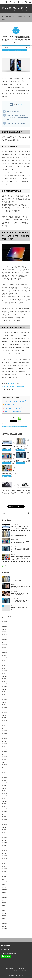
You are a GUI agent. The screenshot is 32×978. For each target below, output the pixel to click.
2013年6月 (4, 816)
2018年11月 (5, 678)
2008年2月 (4, 913)
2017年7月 (4, 704)
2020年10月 (5, 634)
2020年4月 (4, 650)
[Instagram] (14, 1)
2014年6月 (4, 785)
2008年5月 (4, 905)
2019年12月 (5, 660)
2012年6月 (4, 845)
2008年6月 (4, 902)
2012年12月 (5, 829)
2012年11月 (5, 832)
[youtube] (18, 1)
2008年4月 (4, 908)
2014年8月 (4, 780)
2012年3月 (4, 853)
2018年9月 (4, 684)
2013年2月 (4, 824)
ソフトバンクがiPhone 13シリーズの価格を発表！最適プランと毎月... (20, 601)
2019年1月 (4, 673)
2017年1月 (4, 720)
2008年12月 (5, 895)
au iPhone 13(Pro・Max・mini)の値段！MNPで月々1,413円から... (20, 542)
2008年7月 (4, 900)
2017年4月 (4, 712)
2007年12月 (5, 918)
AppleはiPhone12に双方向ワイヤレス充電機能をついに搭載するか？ (23, 490)
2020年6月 (4, 645)
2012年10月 (5, 835)
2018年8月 (4, 686)
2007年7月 (4, 928)
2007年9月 (4, 923)
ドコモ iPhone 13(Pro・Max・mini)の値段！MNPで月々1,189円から (23, 446)
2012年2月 (4, 856)
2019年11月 (5, 663)
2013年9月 (4, 809)
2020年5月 (4, 647)
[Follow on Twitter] (10, 1)
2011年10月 (5, 866)
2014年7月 (4, 783)
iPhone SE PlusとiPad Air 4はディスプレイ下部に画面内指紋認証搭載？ (17, 117)
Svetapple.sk (12, 383)
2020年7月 (4, 642)
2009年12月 (5, 879)
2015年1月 (4, 767)
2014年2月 (4, 796)
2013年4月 (4, 819)
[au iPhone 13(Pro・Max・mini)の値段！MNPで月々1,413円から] (7, 458)
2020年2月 (4, 655)
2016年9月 (4, 731)
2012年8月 (4, 840)
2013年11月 (5, 803)
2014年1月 (4, 798)
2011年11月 (5, 863)
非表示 (20, 104)
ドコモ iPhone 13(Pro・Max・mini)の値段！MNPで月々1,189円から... (20, 534)
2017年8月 (4, 702)
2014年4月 (4, 790)
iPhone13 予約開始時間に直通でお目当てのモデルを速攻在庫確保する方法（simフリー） (9, 473)
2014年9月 (4, 777)
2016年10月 (5, 728)
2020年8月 (4, 639)
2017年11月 (5, 694)
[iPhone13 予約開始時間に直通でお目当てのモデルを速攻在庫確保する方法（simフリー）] (7, 470)
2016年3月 (4, 738)
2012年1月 (4, 858)
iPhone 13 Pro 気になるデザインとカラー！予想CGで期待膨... (20, 594)
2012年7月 (4, 843)
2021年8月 (4, 624)
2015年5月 (4, 759)
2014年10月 (5, 775)
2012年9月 (4, 837)
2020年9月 (4, 637)
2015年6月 (4, 757)
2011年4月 (4, 871)
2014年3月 (4, 793)
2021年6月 (4, 626)
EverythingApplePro (8, 386)
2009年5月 (4, 889)
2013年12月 (5, 801)
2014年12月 (5, 770)
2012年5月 (4, 848)
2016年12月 (5, 723)
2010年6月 (4, 874)
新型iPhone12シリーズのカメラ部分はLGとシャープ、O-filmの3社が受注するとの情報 (9, 490)
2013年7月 (4, 814)
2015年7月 (4, 754)
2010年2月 (4, 876)
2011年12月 (5, 861)
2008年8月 (4, 897)
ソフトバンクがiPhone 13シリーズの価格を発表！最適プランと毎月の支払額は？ (23, 460)
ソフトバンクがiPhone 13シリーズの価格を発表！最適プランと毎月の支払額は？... (20, 550)
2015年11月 (5, 746)
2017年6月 (4, 707)
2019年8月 (4, 671)
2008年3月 (4, 910)
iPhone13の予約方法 (22, 968)
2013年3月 (4, 822)
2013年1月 (4, 827)
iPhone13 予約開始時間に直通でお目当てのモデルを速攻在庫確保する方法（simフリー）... (20, 558)
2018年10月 (5, 681)
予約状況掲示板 (25, 970)
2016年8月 (4, 733)
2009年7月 (4, 884)
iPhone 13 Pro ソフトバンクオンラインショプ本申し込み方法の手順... (20, 527)
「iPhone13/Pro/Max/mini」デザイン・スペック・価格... (19, 579)
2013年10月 (5, 806)
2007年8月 (4, 926)
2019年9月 (4, 668)
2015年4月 (4, 762)
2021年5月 (4, 629)
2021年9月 (4, 621)
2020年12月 (5, 631)
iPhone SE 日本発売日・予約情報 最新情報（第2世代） (14, 50)
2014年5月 (4, 788)
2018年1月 (4, 689)
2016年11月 (5, 725)
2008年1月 (4, 915)
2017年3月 (4, 715)
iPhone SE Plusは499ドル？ (16, 123)
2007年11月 (5, 921)
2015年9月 (4, 749)
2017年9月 (4, 699)
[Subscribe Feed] (22, 1)
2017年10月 (5, 697)
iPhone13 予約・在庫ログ (14, 8)
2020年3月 (4, 652)
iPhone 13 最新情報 (6, 449)
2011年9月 (4, 869)
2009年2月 (4, 892)
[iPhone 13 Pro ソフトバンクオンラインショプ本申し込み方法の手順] (7, 445)
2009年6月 (4, 887)
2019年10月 (5, 665)
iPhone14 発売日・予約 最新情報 (11, 970)
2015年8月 (4, 751)
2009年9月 (4, 882)
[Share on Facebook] (6, 1)
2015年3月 (4, 764)
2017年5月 (4, 710)
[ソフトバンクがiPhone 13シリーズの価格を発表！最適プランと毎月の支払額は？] (21, 457)
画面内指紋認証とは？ (14, 111)
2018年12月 (5, 676)
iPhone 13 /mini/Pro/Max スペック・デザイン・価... (20, 587)
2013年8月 (4, 811)
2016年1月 (4, 743)
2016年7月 (4, 736)
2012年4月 (4, 850)
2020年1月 (4, 658)
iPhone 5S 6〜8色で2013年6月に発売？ (20, 608)
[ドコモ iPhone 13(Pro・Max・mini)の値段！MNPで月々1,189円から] (21, 443)
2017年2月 (4, 717)
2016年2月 (4, 741)
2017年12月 (5, 691)
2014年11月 (5, 772)
